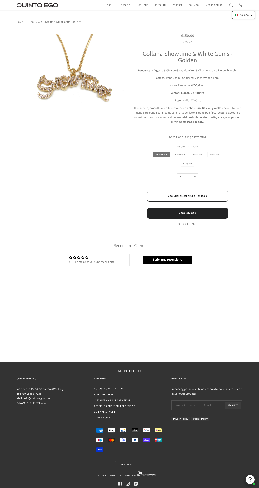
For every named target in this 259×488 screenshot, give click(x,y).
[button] (243, 15)
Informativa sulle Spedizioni (112, 400)
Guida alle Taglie (105, 411)
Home (20, 22)
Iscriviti (233, 405)
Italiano (124, 464)
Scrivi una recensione (167, 259)
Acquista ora (187, 213)
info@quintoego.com (36, 398)
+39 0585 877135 (31, 394)
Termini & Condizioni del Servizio (114, 406)
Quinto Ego (108, 475)
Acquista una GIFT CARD (108, 388)
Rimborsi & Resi (103, 394)
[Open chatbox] (250, 479)
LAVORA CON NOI (103, 417)
